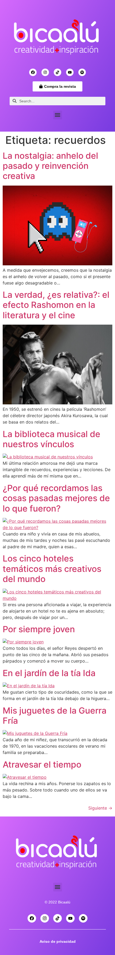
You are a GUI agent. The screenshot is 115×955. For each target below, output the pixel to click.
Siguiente (100, 808)
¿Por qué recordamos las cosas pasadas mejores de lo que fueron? (56, 498)
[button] (57, 115)
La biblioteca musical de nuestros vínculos (51, 439)
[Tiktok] (57, 72)
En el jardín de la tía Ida (49, 673)
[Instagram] (45, 72)
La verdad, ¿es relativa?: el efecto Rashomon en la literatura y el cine (56, 305)
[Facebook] (33, 72)
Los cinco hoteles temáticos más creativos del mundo (52, 568)
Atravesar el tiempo (42, 764)
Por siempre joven (39, 629)
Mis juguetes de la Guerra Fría (54, 715)
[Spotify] (82, 72)
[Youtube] (70, 72)
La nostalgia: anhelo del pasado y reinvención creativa (50, 165)
